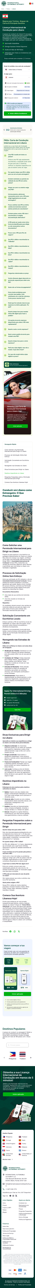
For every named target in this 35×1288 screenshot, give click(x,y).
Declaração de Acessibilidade (7, 1248)
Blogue (5, 1212)
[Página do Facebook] (10, 1196)
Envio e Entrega (23, 1217)
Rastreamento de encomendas (24, 1206)
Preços (5, 1205)
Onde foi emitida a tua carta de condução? (17, 66)
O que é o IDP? (7, 1207)
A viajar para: (8, 74)
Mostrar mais (7, 1159)
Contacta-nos (23, 1203)
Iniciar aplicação (17, 426)
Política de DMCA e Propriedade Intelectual (9, 1238)
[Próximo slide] (30, 1057)
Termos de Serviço (8, 1233)
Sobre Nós (6, 1226)
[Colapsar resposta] (5, 155)
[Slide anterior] (4, 1057)
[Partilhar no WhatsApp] (14, 931)
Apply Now (18, 709)
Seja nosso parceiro (8, 1228)
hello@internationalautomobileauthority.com (19, 1185)
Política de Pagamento (25, 1219)
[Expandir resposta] (5, 173)
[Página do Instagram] (13, 1196)
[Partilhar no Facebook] (10, 931)
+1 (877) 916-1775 (11, 1189)
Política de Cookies (8, 1245)
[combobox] (17, 69)
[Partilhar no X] (19, 931)
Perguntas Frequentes (25, 1211)
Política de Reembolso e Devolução (25, 1214)
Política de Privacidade (9, 1231)
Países (8, 9)
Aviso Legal (6, 1235)
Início (2, 9)
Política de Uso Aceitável (7, 1242)
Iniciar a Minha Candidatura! (18, 113)
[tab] (8, 961)
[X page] (16, 1196)
